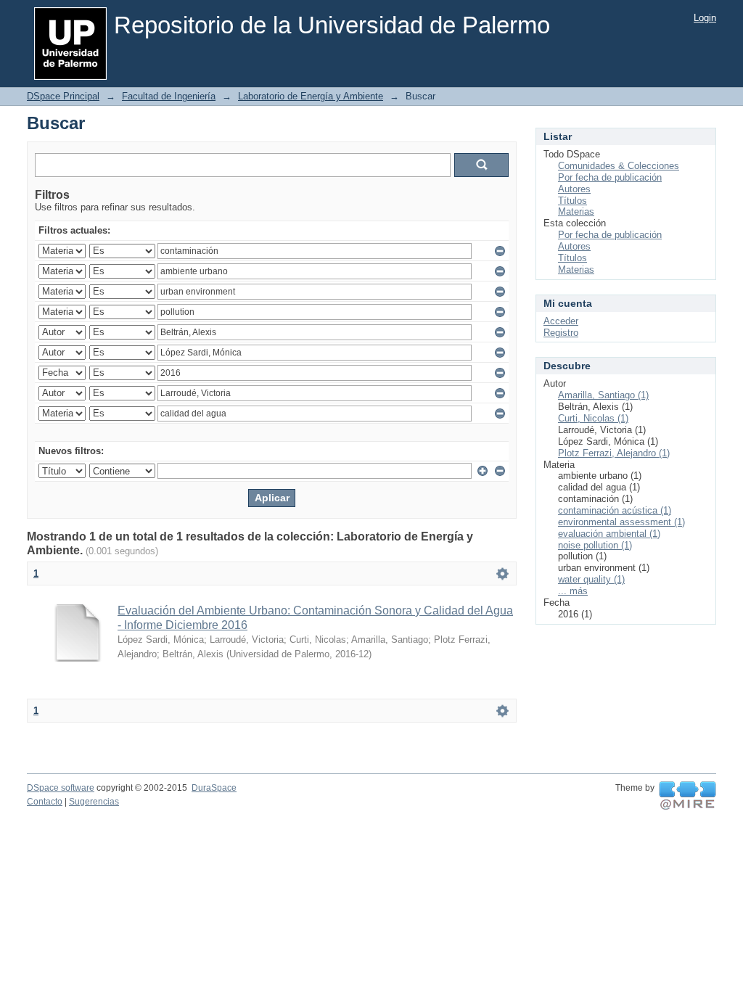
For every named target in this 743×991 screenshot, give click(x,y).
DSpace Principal (63, 96)
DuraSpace (214, 788)
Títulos (572, 200)
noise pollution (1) (595, 545)
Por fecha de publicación (610, 177)
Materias (576, 211)
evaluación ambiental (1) (609, 533)
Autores (574, 189)
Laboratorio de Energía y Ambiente (310, 96)
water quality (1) (591, 579)
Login (705, 17)
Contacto (44, 802)
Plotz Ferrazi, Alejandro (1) (614, 453)
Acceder (560, 321)
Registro (560, 332)
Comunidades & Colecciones (618, 165)
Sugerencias (94, 802)
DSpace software (60, 788)
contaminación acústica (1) (614, 510)
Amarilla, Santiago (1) (603, 395)
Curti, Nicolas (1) (593, 418)
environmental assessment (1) (621, 522)
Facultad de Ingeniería (168, 96)
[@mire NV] (687, 796)
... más (573, 590)
